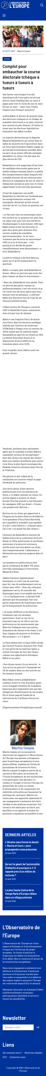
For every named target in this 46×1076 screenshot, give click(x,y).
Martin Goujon (24, 51)
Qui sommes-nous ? (12, 1052)
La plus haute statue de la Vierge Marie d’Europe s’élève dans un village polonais (21, 893)
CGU (5, 1057)
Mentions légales (33, 1052)
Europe (7, 59)
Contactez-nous (17, 1057)
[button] (42, 5)
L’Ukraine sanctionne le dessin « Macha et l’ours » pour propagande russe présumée (22, 845)
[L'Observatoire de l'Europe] (15, 5)
